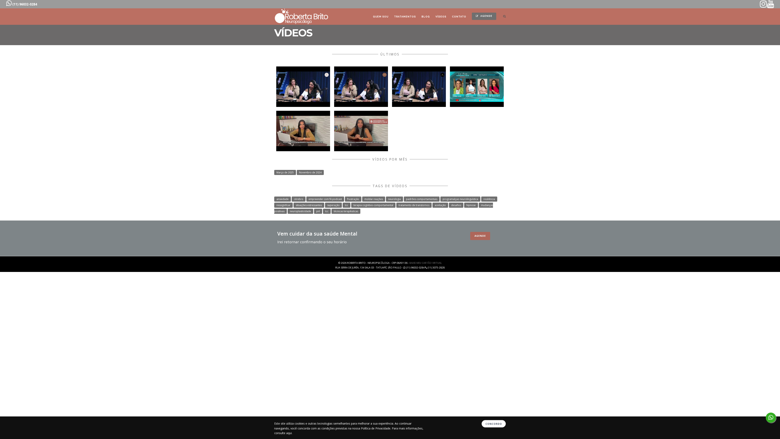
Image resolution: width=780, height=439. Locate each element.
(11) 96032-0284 (24, 4)
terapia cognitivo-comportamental (373, 205)
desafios (456, 205)
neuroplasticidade (300, 211)
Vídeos (441, 16)
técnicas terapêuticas (346, 211)
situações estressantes (309, 205)
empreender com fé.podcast (325, 199)
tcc (346, 205)
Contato (459, 16)
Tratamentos (405, 16)
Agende (486, 16)
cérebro (298, 199)
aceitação (440, 205)
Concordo (493, 424)
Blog (425, 16)
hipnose (471, 205)
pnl (318, 211)
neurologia (394, 199)
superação (333, 205)
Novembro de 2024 (310, 172)
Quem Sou (380, 16)
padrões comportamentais (421, 199)
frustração (353, 199)
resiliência (489, 199)
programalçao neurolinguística (460, 199)
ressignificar (283, 205)
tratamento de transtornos (414, 205)
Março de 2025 (285, 172)
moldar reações (373, 199)
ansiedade (282, 199)
